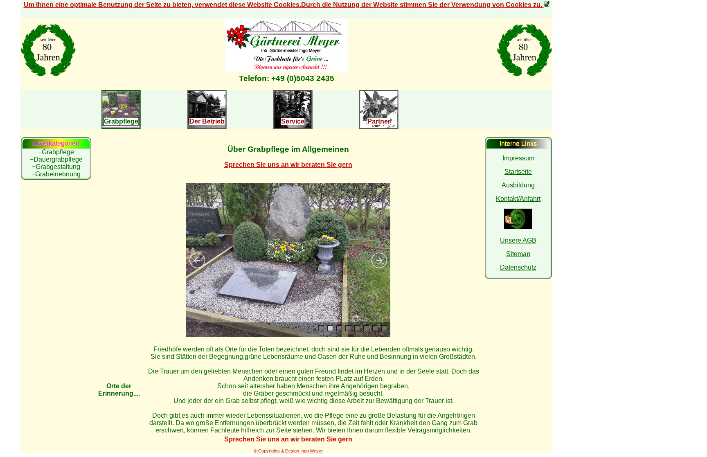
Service (292, 121)
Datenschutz (518, 267)
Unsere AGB (518, 240)
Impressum (518, 158)
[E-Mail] (518, 226)
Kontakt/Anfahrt (518, 198)
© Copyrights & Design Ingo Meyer (288, 450)
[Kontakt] (286, 70)
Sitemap (518, 253)
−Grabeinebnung (56, 174)
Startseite (518, 171)
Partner (378, 121)
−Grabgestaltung (56, 166)
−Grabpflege (56, 152)
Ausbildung (518, 185)
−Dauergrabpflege (56, 159)
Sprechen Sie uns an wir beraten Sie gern (288, 164)
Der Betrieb (207, 121)
